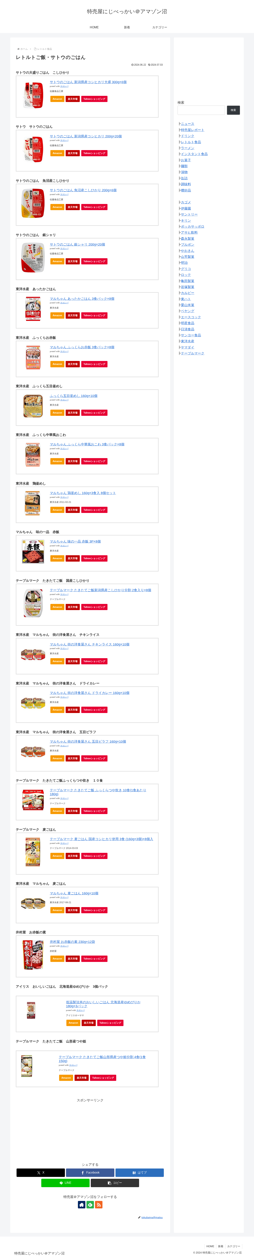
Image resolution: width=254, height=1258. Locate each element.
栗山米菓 (187, 305)
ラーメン (187, 148)
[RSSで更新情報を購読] (98, 1204)
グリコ (186, 269)
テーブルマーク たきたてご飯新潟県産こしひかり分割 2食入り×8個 (100, 590)
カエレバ (64, 86)
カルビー (187, 293)
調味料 (186, 184)
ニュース (187, 124)
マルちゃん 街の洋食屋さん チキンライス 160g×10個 (89, 644)
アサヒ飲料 (189, 232)
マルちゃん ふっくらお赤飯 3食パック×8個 (82, 347)
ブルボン (187, 244)
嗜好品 (186, 190)
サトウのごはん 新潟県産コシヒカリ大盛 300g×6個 (88, 82)
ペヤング (187, 311)
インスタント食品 (194, 154)
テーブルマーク (192, 353)
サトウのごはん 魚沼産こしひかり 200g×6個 (83, 190)
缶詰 (184, 178)
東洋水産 (187, 341)
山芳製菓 (187, 257)
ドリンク (187, 136)
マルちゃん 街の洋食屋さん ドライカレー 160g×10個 (89, 693)
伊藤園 (186, 208)
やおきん (187, 250)
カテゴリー (233, 1246)
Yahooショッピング (94, 99)
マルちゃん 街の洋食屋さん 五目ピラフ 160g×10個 (88, 741)
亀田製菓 (187, 281)
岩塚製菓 (187, 287)
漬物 (184, 172)
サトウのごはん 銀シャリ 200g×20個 (77, 244)
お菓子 (186, 160)
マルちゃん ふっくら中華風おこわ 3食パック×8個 (87, 444)
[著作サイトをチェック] (81, 1204)
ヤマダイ (187, 347)
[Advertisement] (90, 1129)
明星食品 (187, 323)
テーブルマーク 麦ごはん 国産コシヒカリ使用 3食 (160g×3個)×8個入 (101, 839)
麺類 (184, 166)
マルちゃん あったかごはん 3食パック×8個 (82, 299)
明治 (184, 263)
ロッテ (186, 275)
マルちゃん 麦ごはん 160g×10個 (74, 893)
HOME (210, 1246)
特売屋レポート (192, 130)
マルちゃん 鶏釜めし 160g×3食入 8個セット (83, 493)
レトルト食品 (191, 142)
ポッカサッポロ (192, 226)
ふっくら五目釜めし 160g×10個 (73, 396)
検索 (181, 102)
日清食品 (187, 329)
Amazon (57, 99)
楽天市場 (73, 99)
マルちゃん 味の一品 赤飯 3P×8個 (75, 541)
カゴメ (186, 202)
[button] (115, 1183)
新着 (220, 1246)
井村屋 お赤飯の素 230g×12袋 (72, 942)
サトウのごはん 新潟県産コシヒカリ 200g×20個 (86, 136)
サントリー (189, 214)
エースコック (191, 317)
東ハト (186, 299)
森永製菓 (187, 239)
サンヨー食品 (191, 335)
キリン (186, 220)
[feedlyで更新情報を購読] (90, 1204)
